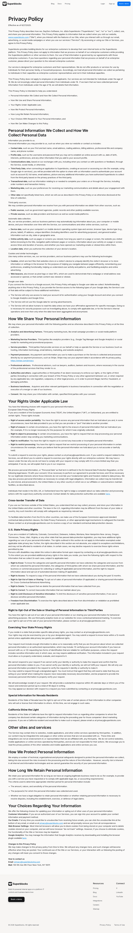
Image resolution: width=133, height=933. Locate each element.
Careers (96, 905)
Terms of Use (119, 925)
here (108, 494)
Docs (95, 896)
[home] (12, 4)
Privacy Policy (105, 925)
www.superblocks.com (18, 37)
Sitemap (96, 909)
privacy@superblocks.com (51, 823)
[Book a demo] (124, 4)
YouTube (119, 896)
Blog (95, 892)
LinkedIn (119, 892)
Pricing (95, 888)
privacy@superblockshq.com (27, 862)
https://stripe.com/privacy (22, 361)
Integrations (97, 901)
